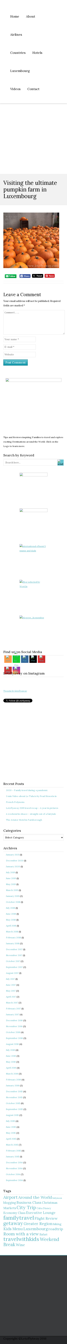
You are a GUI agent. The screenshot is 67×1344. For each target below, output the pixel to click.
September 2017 (14, 967)
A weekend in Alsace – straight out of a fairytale (31, 814)
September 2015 (14, 1109)
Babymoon (57, 1198)
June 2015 (11, 1127)
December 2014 (14, 1162)
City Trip (26, 1207)
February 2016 (13, 1079)
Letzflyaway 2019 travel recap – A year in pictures (32, 808)
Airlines (16, 35)
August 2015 (12, 1115)
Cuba (39, 1208)
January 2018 (12, 943)
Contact (33, 89)
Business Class (29, 1202)
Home (14, 16)
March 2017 (12, 1002)
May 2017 (11, 990)
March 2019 (12, 890)
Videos (15, 89)
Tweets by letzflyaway (15, 690)
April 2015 (11, 1138)
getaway (13, 1223)
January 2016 (12, 1085)
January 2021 (12, 854)
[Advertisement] (33, 138)
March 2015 (12, 1144)
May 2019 (11, 884)
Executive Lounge (40, 1213)
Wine (20, 1244)
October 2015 (13, 1103)
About (30, 16)
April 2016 (11, 1067)
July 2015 (10, 1121)
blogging (9, 1203)
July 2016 (10, 1050)
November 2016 (14, 1026)
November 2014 (14, 1168)
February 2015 (13, 1150)
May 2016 (11, 1061)
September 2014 (14, 1180)
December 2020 (14, 860)
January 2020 (13, 866)
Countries (17, 53)
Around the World (35, 1197)
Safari (43, 1234)
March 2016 (12, 1073)
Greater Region (38, 1223)
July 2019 (10, 872)
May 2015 (11, 1132)
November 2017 (14, 955)
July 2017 (10, 979)
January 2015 (12, 1156)
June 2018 (11, 913)
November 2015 (14, 1097)
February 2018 (13, 937)
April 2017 (11, 996)
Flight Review (46, 1218)
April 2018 (11, 925)
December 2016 (14, 1020)
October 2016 (13, 1032)
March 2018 (12, 931)
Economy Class (14, 1213)
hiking (57, 1224)
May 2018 (11, 919)
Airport (10, 1197)
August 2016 (12, 1044)
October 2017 (13, 961)
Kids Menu (13, 1228)
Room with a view (21, 1234)
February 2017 (13, 1008)
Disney (47, 1208)
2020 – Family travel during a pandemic (27, 790)
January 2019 (12, 896)
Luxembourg (20, 71)
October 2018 (13, 902)
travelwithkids (21, 1239)
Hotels (37, 53)
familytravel (18, 1217)
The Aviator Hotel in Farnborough (24, 819)
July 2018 (10, 907)
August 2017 (12, 973)
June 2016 (11, 1055)
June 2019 (11, 878)
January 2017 (12, 1014)
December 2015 (14, 1091)
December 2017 (14, 949)
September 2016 (14, 1038)
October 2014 (13, 1174)
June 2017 (11, 984)
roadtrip (55, 1229)
